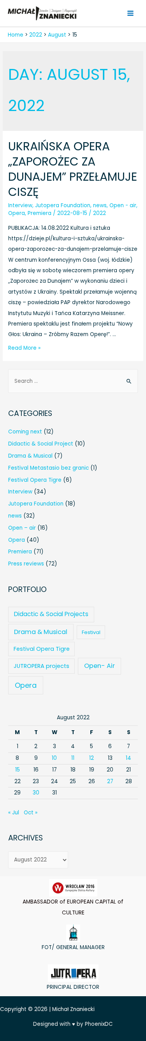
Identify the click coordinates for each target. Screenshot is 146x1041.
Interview (20, 205)
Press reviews (26, 563)
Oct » (30, 812)
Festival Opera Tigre (35, 480)
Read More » (24, 348)
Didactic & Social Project (40, 443)
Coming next (25, 431)
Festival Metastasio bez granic (48, 468)
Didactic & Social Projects (51, 614)
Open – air (22, 528)
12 (91, 758)
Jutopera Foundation (62, 205)
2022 (99, 213)
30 (36, 792)
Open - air (122, 205)
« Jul (13, 812)
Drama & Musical (30, 456)
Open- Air (99, 665)
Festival (91, 632)
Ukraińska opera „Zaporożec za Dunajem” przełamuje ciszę (72, 169)
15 (17, 769)
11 (72, 758)
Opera (16, 213)
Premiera (39, 213)
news (100, 205)
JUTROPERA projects (41, 666)
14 (128, 758)
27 (110, 781)
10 (54, 758)
